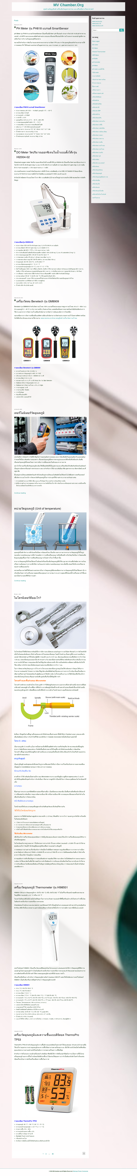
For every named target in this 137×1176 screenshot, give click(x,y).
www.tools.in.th (96, 23)
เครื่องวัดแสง (96, 187)
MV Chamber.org (68, 5)
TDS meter (95, 72)
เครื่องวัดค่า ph (96, 156)
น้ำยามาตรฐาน (96, 83)
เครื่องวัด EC (95, 107)
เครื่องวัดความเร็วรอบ (98, 145)
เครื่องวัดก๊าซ (96, 114)
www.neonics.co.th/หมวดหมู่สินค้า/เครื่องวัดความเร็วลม (59, 318)
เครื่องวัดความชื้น (97, 125)
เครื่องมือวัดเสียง (97, 104)
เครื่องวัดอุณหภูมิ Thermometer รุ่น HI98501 (41, 887)
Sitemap (75, 1171)
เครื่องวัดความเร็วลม (98, 149)
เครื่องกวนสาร (96, 90)
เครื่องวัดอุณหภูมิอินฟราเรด (100, 177)
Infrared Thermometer (98, 52)
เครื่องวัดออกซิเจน (97, 170)
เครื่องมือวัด (95, 100)
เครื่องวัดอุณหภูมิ (97, 173)
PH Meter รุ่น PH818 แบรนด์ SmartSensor (42, 28)
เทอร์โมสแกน (96, 198)
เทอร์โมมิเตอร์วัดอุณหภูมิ (29, 413)
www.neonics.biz (97, 21)
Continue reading (20, 493)
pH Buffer (95, 58)
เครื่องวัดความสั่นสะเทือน (99, 132)
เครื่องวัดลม (95, 166)
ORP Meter (95, 55)
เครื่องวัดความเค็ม (97, 142)
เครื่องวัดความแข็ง (97, 152)
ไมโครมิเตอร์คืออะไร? (27, 598)
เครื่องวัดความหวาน (98, 138)
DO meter (95, 45)
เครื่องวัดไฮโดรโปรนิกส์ (99, 194)
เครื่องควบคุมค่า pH (97, 93)
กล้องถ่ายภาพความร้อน (98, 79)
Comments (85, 1171)
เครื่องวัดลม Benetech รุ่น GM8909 (37, 301)
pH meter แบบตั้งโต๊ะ (98, 69)
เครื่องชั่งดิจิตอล (96, 97)
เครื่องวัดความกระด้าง (98, 121)
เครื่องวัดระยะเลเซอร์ (98, 163)
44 (53, 1154)
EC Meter (95, 48)
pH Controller (96, 62)
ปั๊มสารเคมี (95, 86)
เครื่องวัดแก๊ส (96, 184)
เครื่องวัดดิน (95, 159)
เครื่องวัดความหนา (97, 135)
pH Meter (95, 65)
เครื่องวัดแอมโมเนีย (97, 191)
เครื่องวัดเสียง (96, 180)
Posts (79, 1171)
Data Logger (96, 41)
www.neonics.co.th (97, 26)
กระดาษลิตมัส (96, 76)
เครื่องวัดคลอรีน (96, 118)
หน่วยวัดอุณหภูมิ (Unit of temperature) (37, 508)
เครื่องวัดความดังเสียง (98, 128)
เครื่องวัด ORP (96, 111)
